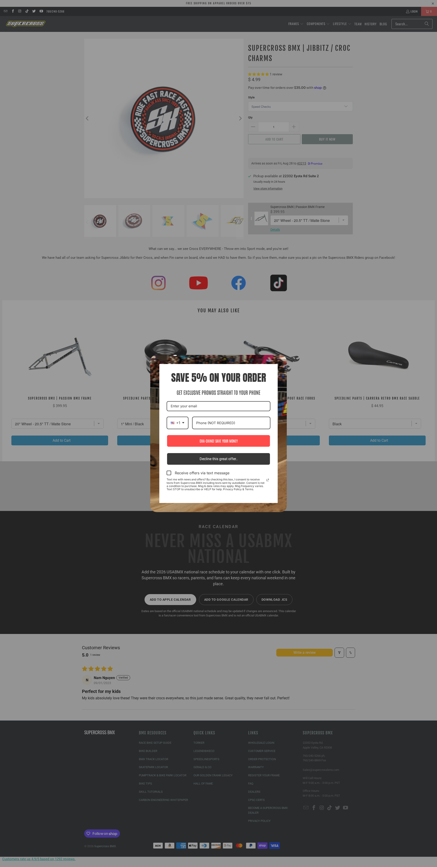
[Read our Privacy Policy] (267, 480)
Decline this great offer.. (219, 459)
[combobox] (177, 423)
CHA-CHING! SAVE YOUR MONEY (219, 441)
